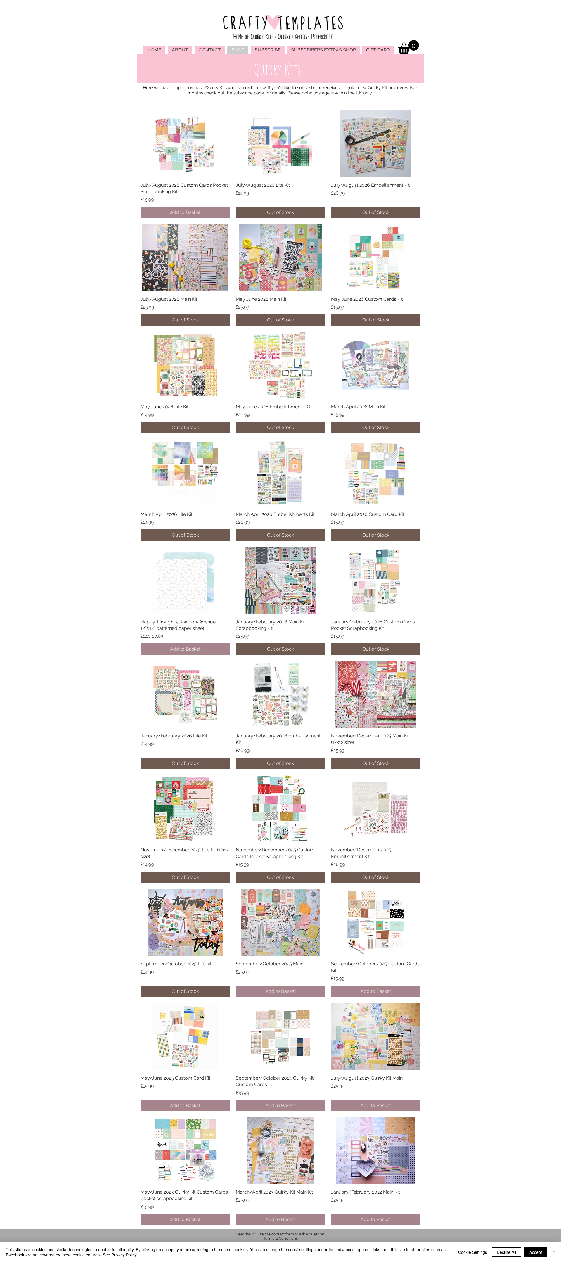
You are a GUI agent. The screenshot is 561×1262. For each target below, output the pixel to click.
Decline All (506, 1252)
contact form (282, 1234)
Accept (535, 1252)
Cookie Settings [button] (472, 1252)
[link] (408, 47)
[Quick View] (185, 143)
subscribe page (248, 93)
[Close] (553, 1252)
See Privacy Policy (120, 1255)
